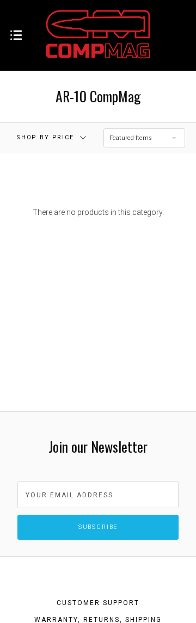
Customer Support (98, 603)
